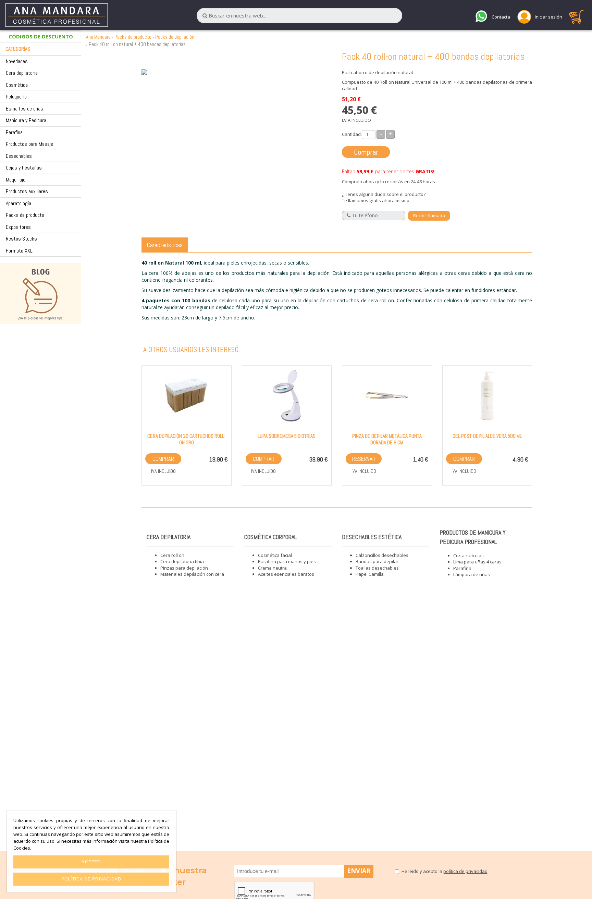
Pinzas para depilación (184, 568)
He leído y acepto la (445, 871)
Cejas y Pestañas (24, 167)
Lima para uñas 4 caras (477, 562)
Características (165, 245)
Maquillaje (15, 179)
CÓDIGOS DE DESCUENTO (41, 36)
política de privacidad (465, 871)
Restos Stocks (21, 238)
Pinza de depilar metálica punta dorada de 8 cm (387, 439)
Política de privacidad (91, 879)
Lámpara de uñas (471, 574)
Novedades (17, 61)
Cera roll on (172, 555)
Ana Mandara (98, 37)
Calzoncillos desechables (382, 555)
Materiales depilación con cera (192, 574)
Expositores (18, 227)
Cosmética (17, 85)
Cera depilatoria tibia (182, 561)
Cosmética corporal (270, 537)
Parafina (14, 132)
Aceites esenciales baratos (286, 574)
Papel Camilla (370, 574)
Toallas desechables (377, 568)
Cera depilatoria (22, 73)
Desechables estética (372, 537)
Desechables (19, 156)
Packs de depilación (174, 37)
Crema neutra (272, 568)
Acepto (91, 862)
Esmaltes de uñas (24, 108)
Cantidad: (352, 134)
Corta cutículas (468, 555)
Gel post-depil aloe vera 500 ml (487, 436)
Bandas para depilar (377, 561)
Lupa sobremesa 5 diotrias (287, 436)
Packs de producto (25, 215)
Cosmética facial (275, 555)
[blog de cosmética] (40, 293)
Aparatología (18, 203)
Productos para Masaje (29, 144)
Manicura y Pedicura (26, 120)
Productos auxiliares (27, 191)
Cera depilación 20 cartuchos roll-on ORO (186, 439)
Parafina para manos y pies (287, 561)
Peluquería (16, 96)
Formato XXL (19, 250)
